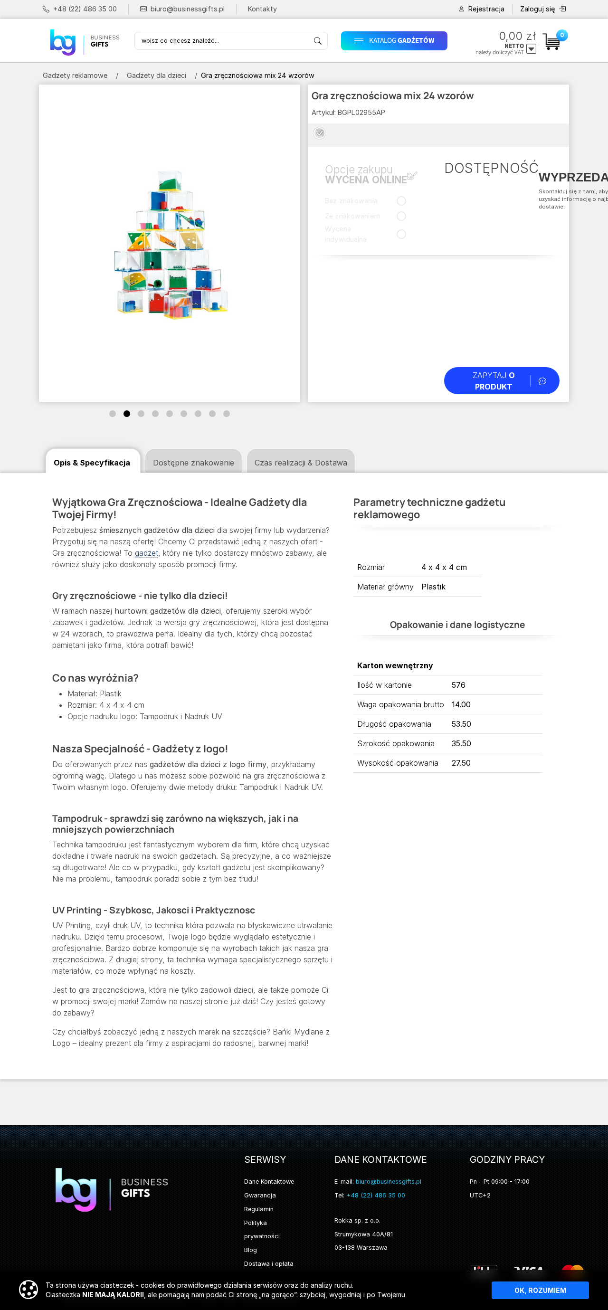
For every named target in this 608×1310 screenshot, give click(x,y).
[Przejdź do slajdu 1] (112, 413)
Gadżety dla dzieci (156, 75)
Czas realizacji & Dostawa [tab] (301, 462)
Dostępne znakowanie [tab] (193, 462)
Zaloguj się (537, 9)
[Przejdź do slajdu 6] (183, 413)
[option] (319, 133)
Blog (250, 1249)
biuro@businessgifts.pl (188, 9)
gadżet (146, 553)
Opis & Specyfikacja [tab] (92, 462)
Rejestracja (486, 9)
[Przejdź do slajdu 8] (212, 413)
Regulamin (259, 1209)
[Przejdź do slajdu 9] (226, 413)
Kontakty (262, 9)
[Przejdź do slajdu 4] (155, 413)
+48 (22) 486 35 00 (85, 9)
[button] (397, 40)
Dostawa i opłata (269, 1263)
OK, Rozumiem (540, 1290)
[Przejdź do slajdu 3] (141, 413)
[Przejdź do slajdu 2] (127, 413)
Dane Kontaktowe (269, 1181)
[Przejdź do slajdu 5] (169, 413)
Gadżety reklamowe (75, 75)
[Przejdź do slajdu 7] (198, 413)
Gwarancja (260, 1195)
